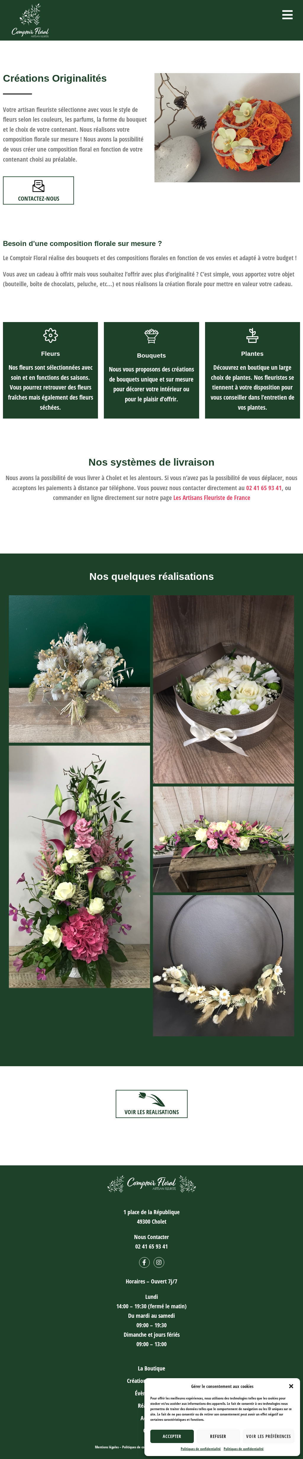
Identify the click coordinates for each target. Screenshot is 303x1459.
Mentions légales (107, 1447)
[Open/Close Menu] (287, 15)
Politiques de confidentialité (201, 1448)
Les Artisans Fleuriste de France (211, 497)
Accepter (172, 1436)
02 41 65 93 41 (264, 488)
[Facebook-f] (144, 1262)
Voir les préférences (268, 1436)
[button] (291, 1386)
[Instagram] (159, 1262)
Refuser (218, 1436)
